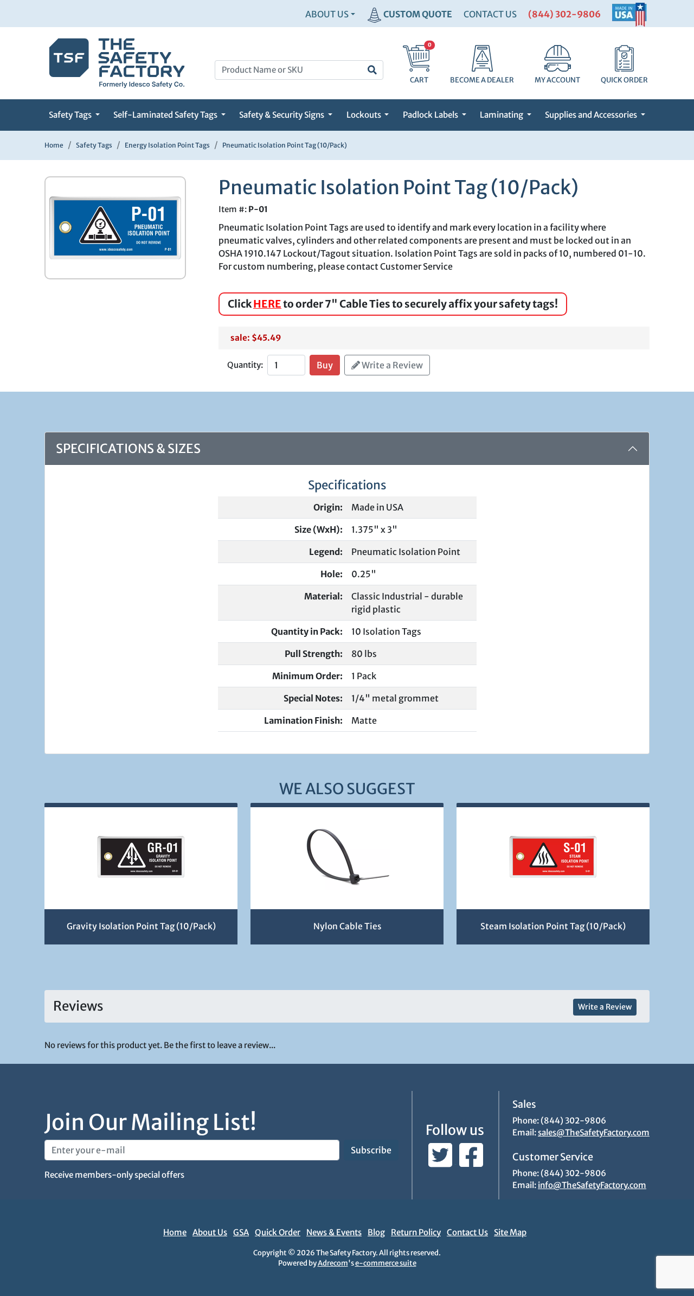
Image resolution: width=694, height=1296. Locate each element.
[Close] (550, 35)
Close (536, 397)
